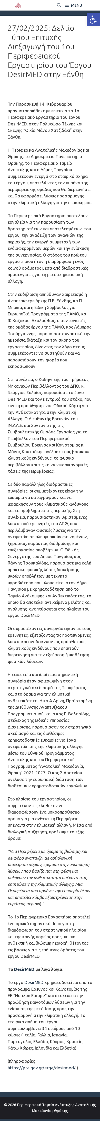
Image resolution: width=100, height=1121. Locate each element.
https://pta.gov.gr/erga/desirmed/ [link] (42, 1067)
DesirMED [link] (24, 969)
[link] (93, 19)
